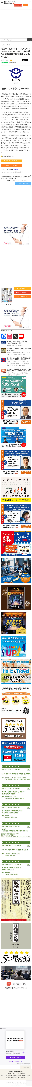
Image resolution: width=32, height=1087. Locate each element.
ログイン (26, 5)
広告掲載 (22, 1073)
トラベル (8, 45)
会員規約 (23, 1077)
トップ (2, 45)
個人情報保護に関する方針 (12, 1077)
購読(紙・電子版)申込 (18, 5)
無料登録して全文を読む (12, 161)
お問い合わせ (15, 1073)
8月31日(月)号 (7, 304)
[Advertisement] (16, 17)
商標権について (26, 1075)
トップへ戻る (25, 1067)
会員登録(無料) (23, 288)
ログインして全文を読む (12, 165)
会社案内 (9, 1073)
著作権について (17, 1075)
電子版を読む (23, 296)
